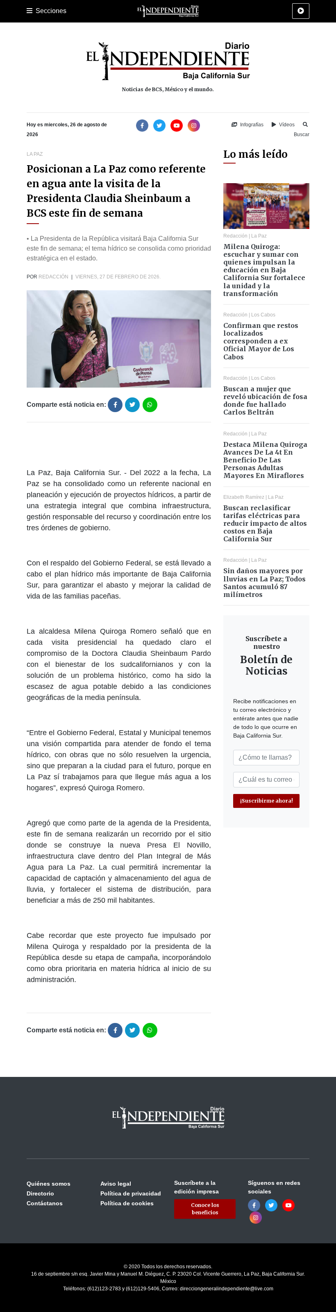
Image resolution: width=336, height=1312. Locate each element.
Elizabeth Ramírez (243, 497)
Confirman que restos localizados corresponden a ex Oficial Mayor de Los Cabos (260, 341)
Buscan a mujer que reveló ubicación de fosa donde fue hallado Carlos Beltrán (265, 401)
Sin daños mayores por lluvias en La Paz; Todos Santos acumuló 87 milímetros (264, 583)
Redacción (53, 277)
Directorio (40, 1193)
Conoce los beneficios (205, 1209)
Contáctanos (45, 1203)
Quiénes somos (48, 1183)
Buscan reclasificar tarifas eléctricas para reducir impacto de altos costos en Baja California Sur (265, 523)
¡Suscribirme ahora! (266, 801)
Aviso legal (115, 1183)
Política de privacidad (130, 1193)
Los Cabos (263, 315)
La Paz (35, 154)
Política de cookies (127, 1203)
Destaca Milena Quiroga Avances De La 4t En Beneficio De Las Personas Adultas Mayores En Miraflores (265, 460)
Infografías (251, 125)
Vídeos (286, 125)
